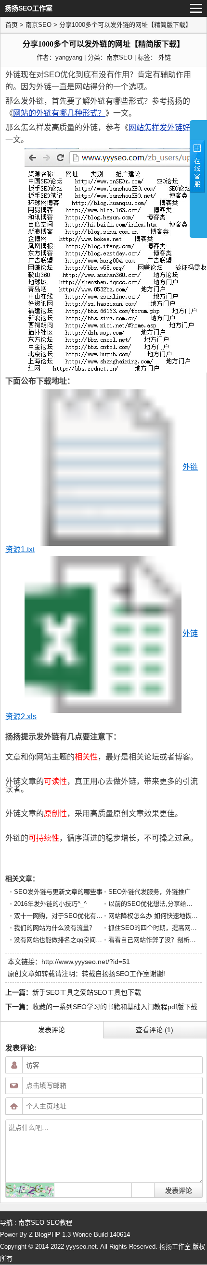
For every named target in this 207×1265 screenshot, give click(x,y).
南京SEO (39, 24)
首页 (11, 24)
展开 (198, 178)
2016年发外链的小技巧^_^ (50, 903)
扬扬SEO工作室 (126, 973)
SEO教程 (59, 1222)
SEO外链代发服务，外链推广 (149, 891)
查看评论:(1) (154, 1030)
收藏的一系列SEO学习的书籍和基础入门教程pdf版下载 (114, 1007)
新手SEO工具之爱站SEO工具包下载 (86, 992)
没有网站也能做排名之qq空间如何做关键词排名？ (83, 939)
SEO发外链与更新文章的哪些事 (58, 891)
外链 (164, 57)
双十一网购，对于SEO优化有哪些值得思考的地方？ (86, 915)
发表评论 (51, 1030)
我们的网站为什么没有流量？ (54, 927)
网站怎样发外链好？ (163, 127)
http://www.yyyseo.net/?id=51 (85, 961)
